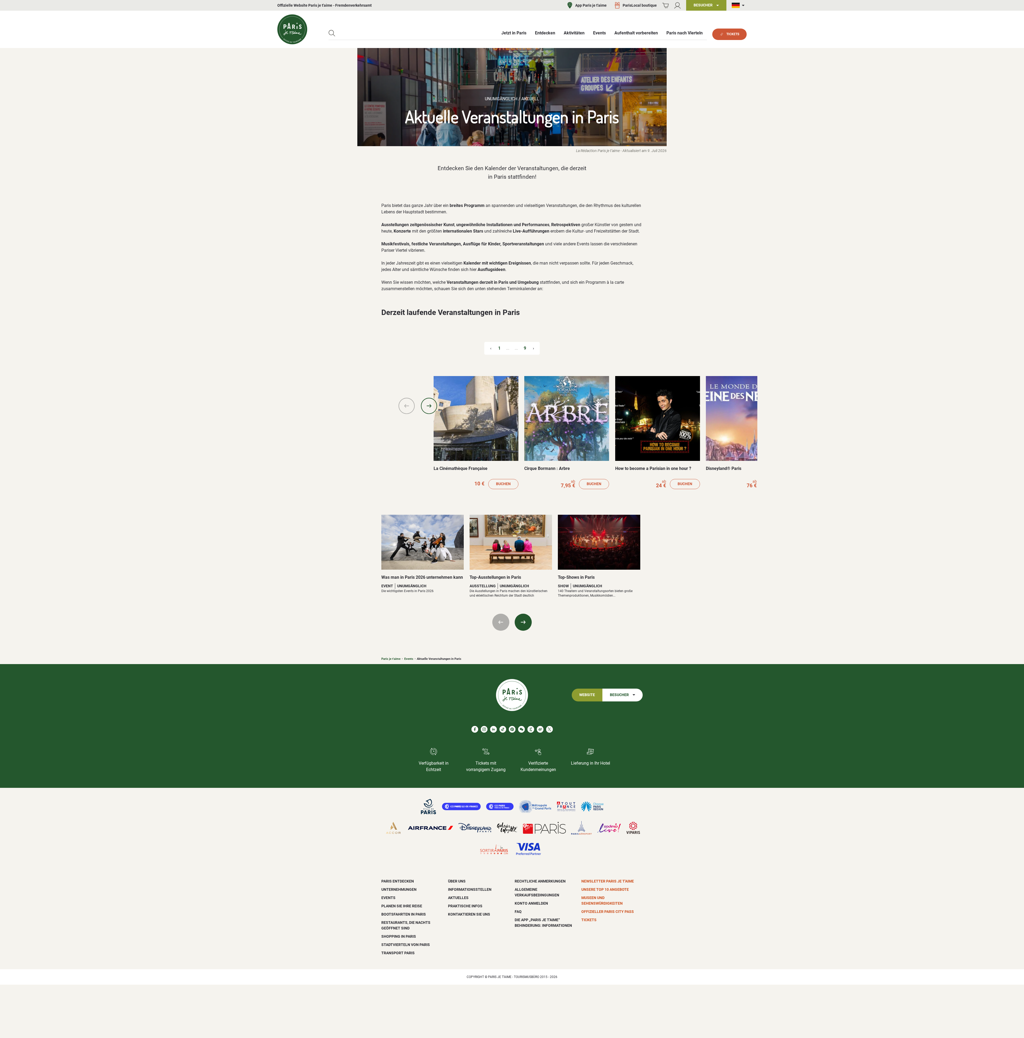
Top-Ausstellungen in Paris (495, 577)
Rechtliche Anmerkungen (540, 881)
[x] (549, 729)
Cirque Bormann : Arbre (547, 468)
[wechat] (521, 729)
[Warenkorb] (665, 5)
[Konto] (677, 5)
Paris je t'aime (391, 659)
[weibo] (540, 729)
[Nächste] (429, 405)
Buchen (503, 484)
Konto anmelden (531, 903)
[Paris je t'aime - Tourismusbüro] (292, 29)
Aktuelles (458, 898)
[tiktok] (502, 729)
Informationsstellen (469, 889)
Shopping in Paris (398, 936)
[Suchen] (332, 33)
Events (408, 659)
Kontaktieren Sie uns (469, 914)
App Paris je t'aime (591, 5)
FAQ (518, 911)
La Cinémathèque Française (460, 468)
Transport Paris (398, 953)
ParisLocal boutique (640, 5)
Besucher (619, 695)
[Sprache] (739, 5)
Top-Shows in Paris (576, 577)
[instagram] (484, 729)
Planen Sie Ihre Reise (401, 906)
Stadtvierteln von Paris (405, 945)
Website (587, 695)
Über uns (457, 881)
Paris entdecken (397, 881)
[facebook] (474, 729)
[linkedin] (493, 729)
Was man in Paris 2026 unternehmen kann (422, 577)
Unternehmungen (399, 889)
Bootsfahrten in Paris (403, 914)
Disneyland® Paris (723, 468)
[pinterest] (512, 729)
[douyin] (530, 729)
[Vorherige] (406, 405)
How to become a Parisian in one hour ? (653, 468)
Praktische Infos (465, 906)
